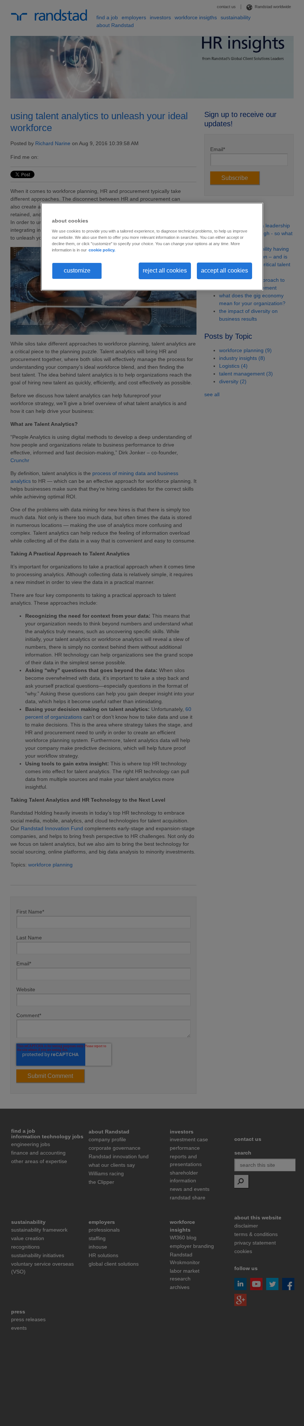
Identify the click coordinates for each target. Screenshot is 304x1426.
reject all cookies (165, 271)
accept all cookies (224, 271)
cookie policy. (102, 250)
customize (77, 271)
